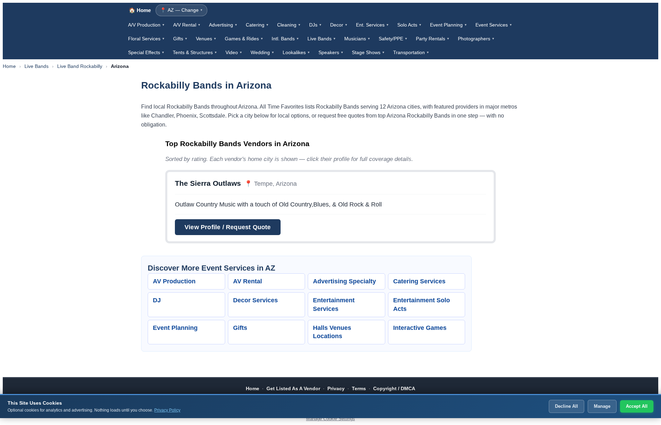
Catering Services (419, 281)
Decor (339, 25)
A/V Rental (187, 25)
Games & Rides (244, 38)
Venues (206, 38)
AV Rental (247, 281)
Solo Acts (409, 25)
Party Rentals (433, 38)
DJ (157, 300)
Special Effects (146, 52)
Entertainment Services (334, 304)
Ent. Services (372, 25)
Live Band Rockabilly (79, 66)
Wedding (262, 52)
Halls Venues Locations (332, 332)
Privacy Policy (167, 410)
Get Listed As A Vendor (293, 388)
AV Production (174, 281)
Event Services (493, 25)
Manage (602, 406)
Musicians (357, 38)
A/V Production (146, 25)
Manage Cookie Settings (330, 418)
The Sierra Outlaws (208, 183)
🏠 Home (140, 10)
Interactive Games (420, 327)
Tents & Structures (195, 52)
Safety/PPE (393, 38)
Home (9, 66)
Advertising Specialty (344, 281)
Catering (257, 25)
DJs (315, 25)
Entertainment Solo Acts (421, 304)
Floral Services (146, 38)
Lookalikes (296, 52)
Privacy (336, 388)
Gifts (180, 38)
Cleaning (289, 25)
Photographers (476, 38)
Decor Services (255, 300)
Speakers (331, 52)
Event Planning (448, 25)
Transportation (411, 52)
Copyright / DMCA (394, 388)
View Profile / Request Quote (228, 227)
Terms (359, 388)
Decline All (566, 406)
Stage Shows (368, 52)
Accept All (637, 406)
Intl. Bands (285, 38)
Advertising (223, 25)
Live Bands (321, 38)
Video (233, 52)
